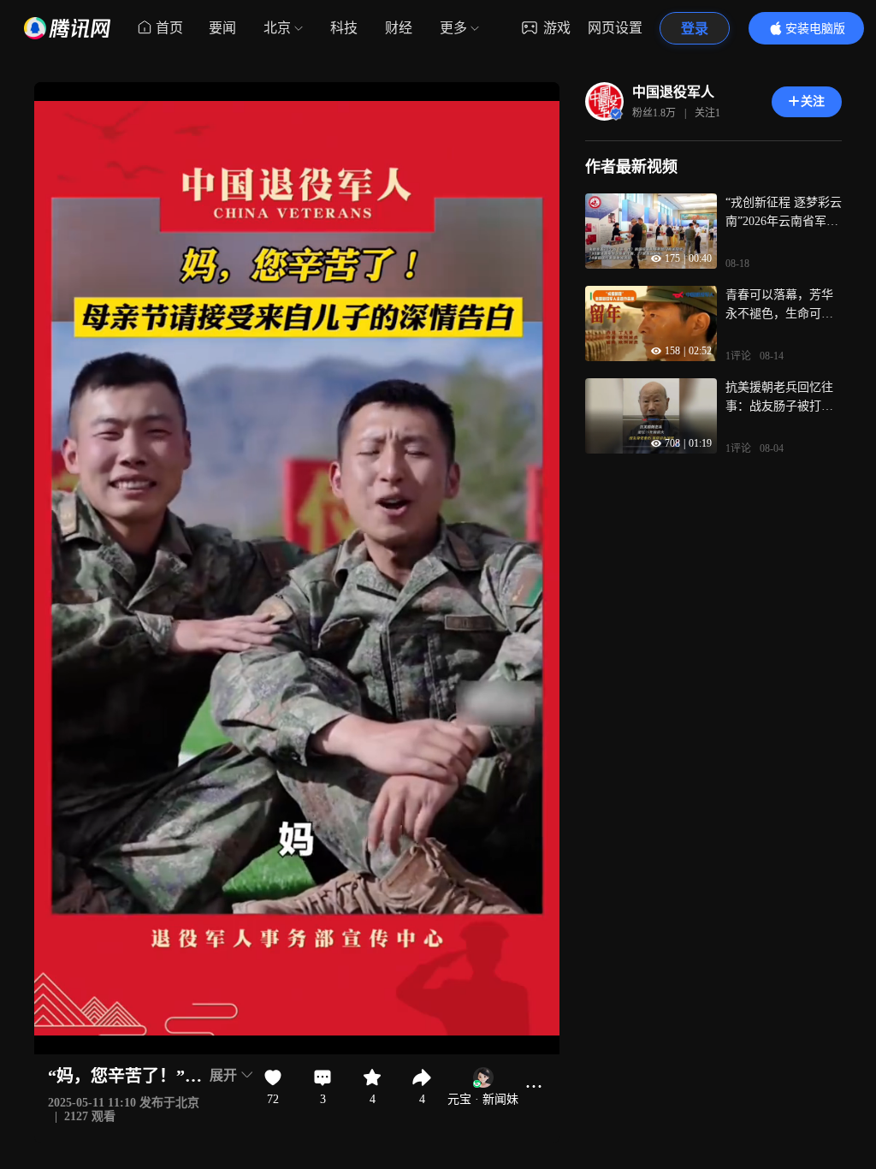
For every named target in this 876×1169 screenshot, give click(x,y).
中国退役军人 (673, 92)
